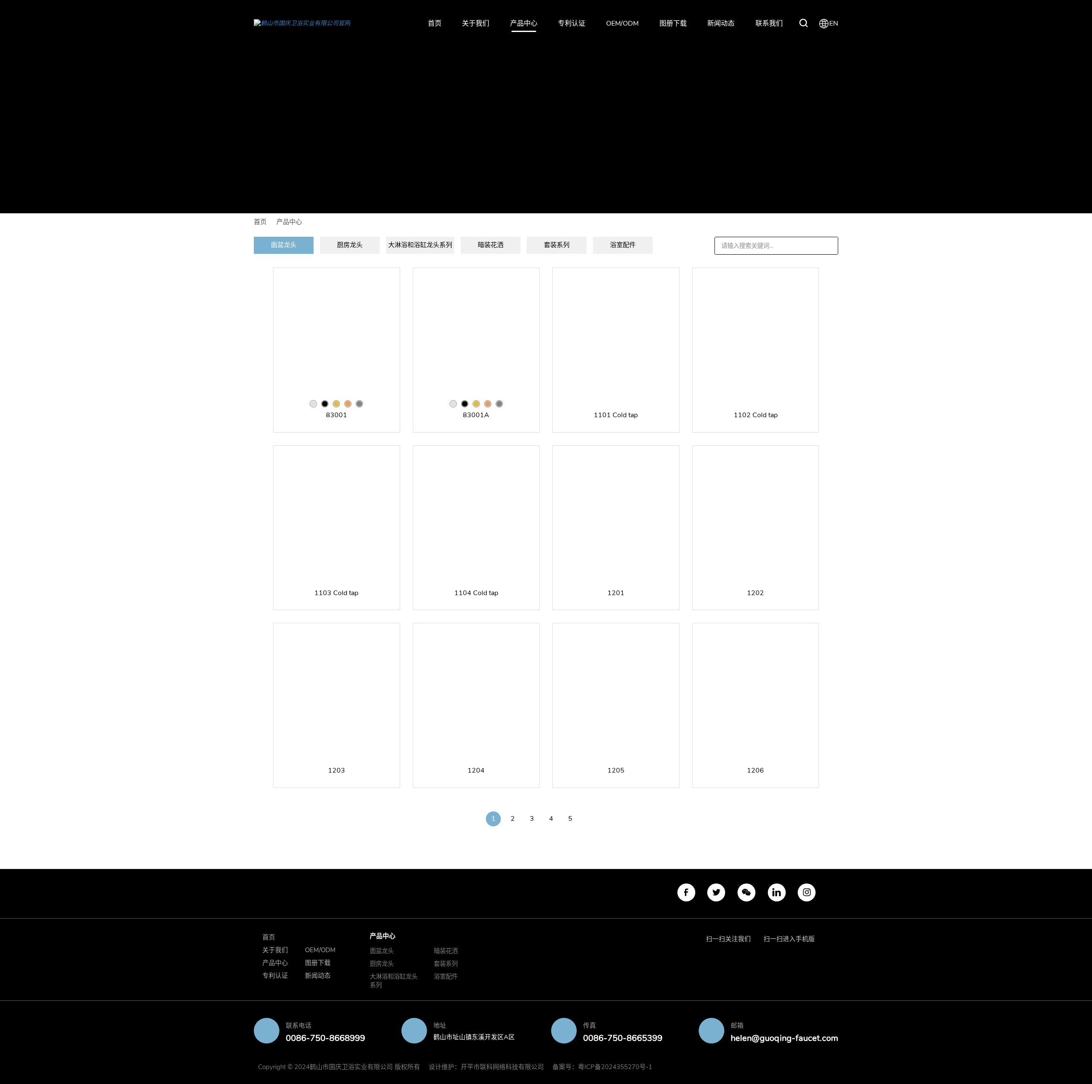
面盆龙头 (382, 951)
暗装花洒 (446, 951)
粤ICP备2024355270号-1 (615, 1067)
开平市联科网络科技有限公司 (502, 1067)
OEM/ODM (622, 23)
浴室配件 (446, 976)
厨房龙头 (382, 963)
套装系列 (446, 963)
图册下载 (673, 23)
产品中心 (523, 23)
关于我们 (475, 23)
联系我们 (769, 23)
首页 (434, 23)
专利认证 (571, 23)
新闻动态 (721, 23)
